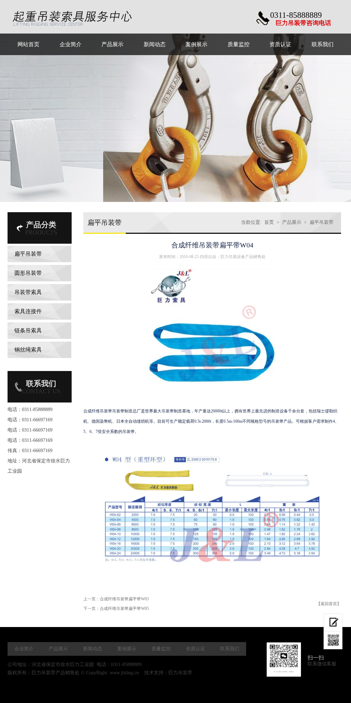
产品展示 (291, 222)
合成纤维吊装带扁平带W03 (124, 599)
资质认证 (195, 648)
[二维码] (333, 640)
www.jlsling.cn (124, 672)
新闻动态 (92, 648)
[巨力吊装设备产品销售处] (84, 18)
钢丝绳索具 (28, 350)
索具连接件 (28, 311)
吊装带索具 (28, 292)
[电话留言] (333, 622)
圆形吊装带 (28, 273)
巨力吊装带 (180, 672)
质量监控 (161, 648)
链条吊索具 (28, 330)
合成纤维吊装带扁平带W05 (124, 608)
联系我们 (229, 648)
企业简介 (24, 648)
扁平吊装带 (28, 254)
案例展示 (126, 648)
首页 (269, 222)
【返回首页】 (328, 604)
